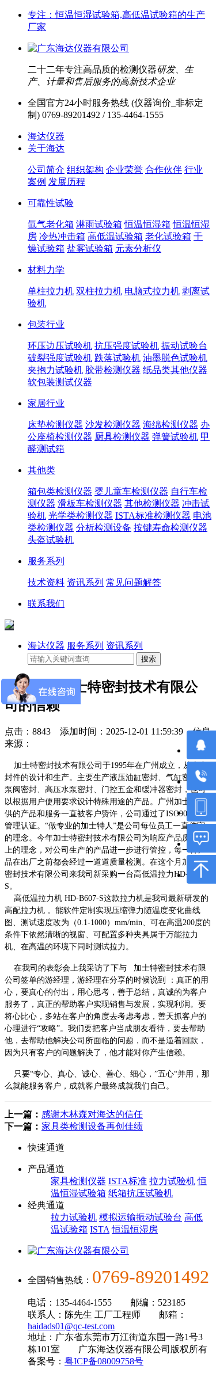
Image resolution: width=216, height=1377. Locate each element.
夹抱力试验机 (55, 370)
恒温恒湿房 (135, 1229)
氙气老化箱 (51, 224)
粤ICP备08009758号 (104, 1361)
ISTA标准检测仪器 (153, 515)
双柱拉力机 (99, 291)
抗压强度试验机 (126, 346)
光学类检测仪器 (80, 515)
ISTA (99, 1229)
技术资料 (46, 582)
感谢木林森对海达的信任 (92, 1114)
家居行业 (46, 403)
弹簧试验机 (175, 437)
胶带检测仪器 (113, 370)
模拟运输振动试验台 (140, 1217)
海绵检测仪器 (170, 424)
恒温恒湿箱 (147, 224)
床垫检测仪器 (55, 424)
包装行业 (46, 324)
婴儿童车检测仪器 (131, 491)
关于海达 (46, 148)
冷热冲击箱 (62, 236)
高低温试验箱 (115, 236)
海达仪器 (46, 136)
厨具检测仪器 (122, 437)
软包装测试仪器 (60, 382)
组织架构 (85, 169)
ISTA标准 (127, 1181)
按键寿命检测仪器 (170, 527)
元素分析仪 (138, 248)
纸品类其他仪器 (175, 370)
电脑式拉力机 (152, 291)
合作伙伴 (163, 169)
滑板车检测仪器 (90, 503)
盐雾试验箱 (90, 248)
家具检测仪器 (78, 1181)
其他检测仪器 (152, 503)
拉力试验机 (172, 1181)
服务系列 (46, 561)
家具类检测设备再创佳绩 (92, 1126)
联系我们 (46, 603)
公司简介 (46, 169)
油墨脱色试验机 (175, 358)
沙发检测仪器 (113, 424)
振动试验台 (184, 346)
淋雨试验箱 (99, 224)
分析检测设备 (103, 527)
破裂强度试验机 (60, 358)
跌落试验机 (117, 358)
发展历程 (66, 182)
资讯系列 (85, 582)
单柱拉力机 (51, 291)
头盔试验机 (51, 540)
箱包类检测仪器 (60, 491)
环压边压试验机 (60, 346)
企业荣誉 (124, 169)
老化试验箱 (168, 236)
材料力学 (46, 270)
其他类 (41, 470)
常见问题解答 (133, 582)
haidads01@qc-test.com (71, 1326)
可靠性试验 (51, 203)
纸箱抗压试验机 (140, 1193)
